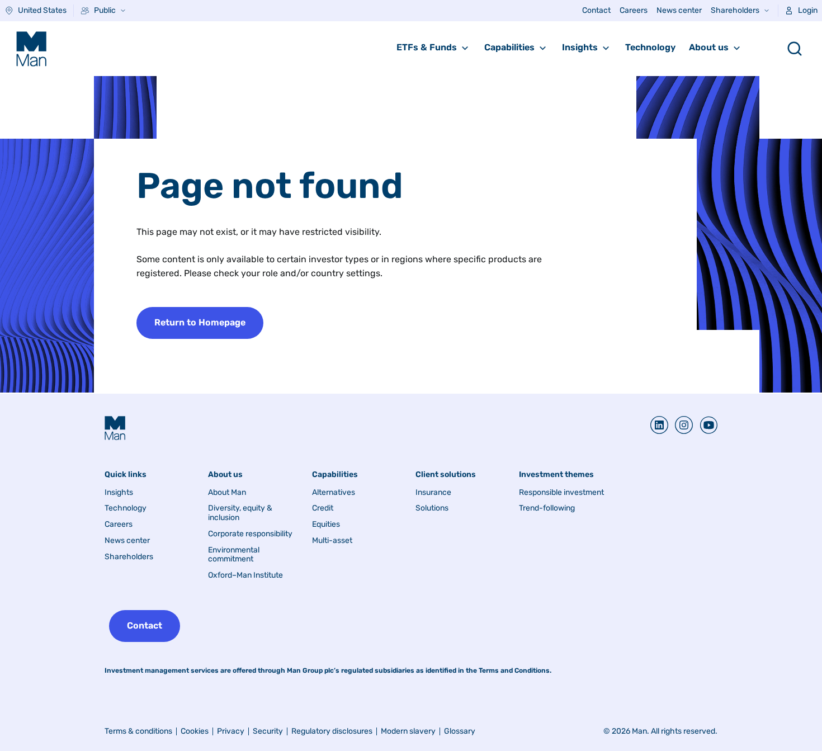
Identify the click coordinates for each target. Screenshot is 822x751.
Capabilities (509, 47)
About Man (227, 492)
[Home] (31, 49)
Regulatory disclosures (331, 731)
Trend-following (547, 508)
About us (709, 47)
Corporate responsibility (250, 534)
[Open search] (794, 48)
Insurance (433, 492)
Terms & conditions (138, 731)
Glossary (459, 731)
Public (105, 10)
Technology (650, 47)
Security (268, 731)
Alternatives (333, 492)
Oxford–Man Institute (245, 575)
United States (42, 10)
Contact (596, 10)
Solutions (431, 508)
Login (808, 10)
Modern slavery (408, 731)
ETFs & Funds (426, 47)
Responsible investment (561, 492)
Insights (580, 47)
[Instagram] (680, 425)
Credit (322, 508)
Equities (326, 524)
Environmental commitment (233, 555)
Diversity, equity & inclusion (240, 513)
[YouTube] (705, 425)
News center (679, 10)
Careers (634, 10)
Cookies (195, 731)
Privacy (230, 731)
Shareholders (735, 10)
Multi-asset (332, 540)
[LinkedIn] (659, 425)
